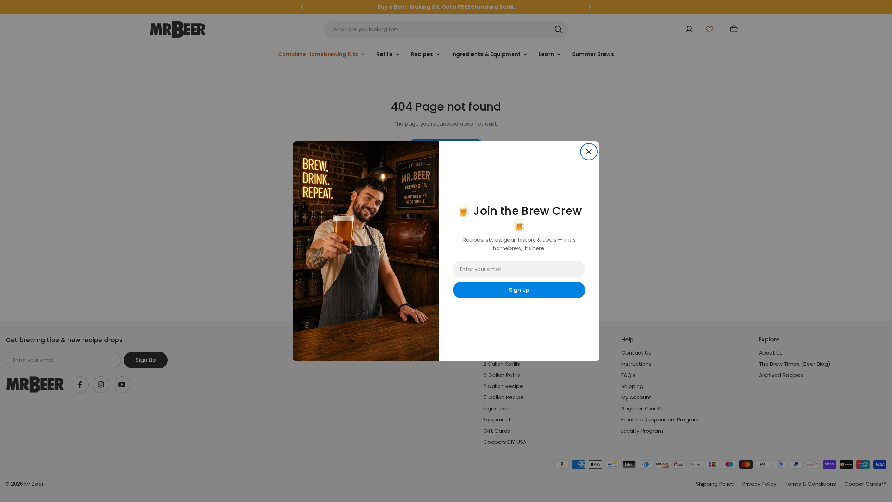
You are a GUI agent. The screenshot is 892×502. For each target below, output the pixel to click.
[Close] (589, 152)
